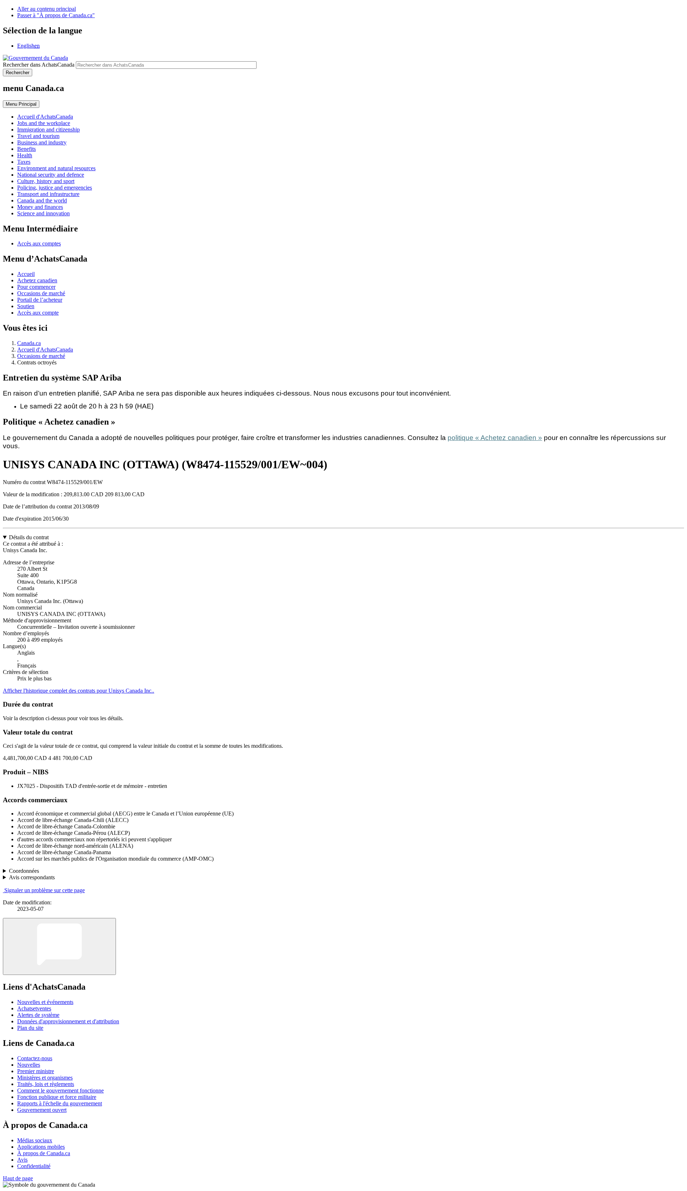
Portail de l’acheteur (39, 300)
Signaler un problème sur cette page (44, 890)
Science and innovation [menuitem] (43, 213)
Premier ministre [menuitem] (35, 1071)
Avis (22, 1160)
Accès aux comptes (39, 243)
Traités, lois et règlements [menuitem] (45, 1084)
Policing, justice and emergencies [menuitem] (54, 188)
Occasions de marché (41, 293)
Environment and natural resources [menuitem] (56, 168)
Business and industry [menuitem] (42, 142)
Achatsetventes (34, 1008)
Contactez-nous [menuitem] (34, 1058)
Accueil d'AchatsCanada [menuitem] (45, 117)
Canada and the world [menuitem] (42, 200)
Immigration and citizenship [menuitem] (48, 129)
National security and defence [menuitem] (50, 175)
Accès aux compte (38, 313)
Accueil (26, 274)
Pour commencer (36, 287)
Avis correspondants (32, 877)
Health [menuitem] (24, 155)
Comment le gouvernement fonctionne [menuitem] (60, 1090)
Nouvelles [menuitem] (28, 1065)
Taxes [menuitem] (23, 162)
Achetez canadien (37, 280)
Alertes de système (38, 1015)
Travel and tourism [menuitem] (38, 136)
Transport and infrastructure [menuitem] (48, 194)
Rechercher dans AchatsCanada (38, 65)
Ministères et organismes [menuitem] (45, 1078)
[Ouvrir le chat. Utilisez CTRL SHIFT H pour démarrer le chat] (59, 946)
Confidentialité (33, 1166)
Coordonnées (24, 871)
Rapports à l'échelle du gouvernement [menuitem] (59, 1103)
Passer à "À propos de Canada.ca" (56, 15)
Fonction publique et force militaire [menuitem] (56, 1097)
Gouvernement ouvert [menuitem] (42, 1110)
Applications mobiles (41, 1147)
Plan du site (30, 1028)
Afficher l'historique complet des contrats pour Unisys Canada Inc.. (78, 691)
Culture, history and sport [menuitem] (45, 181)
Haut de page (18, 1178)
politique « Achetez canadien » (495, 437)
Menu (21, 104)
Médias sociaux (34, 1140)
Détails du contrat (29, 537)
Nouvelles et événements (45, 1002)
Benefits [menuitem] (26, 149)
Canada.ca (29, 343)
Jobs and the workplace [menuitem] (43, 123)
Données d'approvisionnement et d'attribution (68, 1021)
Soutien (25, 306)
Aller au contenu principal (46, 9)
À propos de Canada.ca (43, 1153)
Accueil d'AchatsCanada (45, 349)
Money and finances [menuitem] (40, 207)
